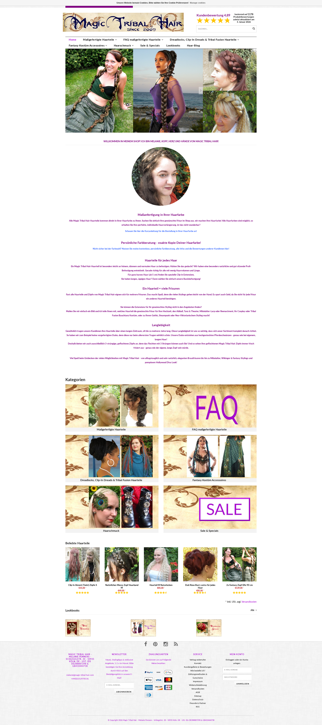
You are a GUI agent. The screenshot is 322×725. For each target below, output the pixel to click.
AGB (198, 692)
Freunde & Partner (198, 703)
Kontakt (197, 663)
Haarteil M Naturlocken (161, 585)
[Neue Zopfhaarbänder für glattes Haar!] (230, 70)
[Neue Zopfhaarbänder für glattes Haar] (230, 112)
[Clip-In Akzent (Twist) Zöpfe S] (82, 564)
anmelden (242, 684)
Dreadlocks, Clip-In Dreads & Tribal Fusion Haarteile (203, 39)
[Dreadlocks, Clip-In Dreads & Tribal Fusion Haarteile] (111, 456)
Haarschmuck (122, 45)
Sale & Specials (150, 45)
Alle (253, 610)
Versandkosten (249, 602)
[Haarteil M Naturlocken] (161, 564)
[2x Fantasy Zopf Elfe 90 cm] (239, 564)
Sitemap (197, 696)
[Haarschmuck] (111, 507)
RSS (198, 707)
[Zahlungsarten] (149, 672)
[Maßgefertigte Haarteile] (111, 406)
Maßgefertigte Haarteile (98, 39)
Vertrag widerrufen (198, 660)
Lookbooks (173, 45)
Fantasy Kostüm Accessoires (86, 45)
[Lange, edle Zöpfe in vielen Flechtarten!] (134, 91)
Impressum (198, 681)
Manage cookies (197, 3)
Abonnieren (123, 692)
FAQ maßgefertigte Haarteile (142, 39)
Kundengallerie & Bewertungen (197, 667)
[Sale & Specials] (210, 507)
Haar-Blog (193, 45)
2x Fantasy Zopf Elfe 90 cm (239, 585)
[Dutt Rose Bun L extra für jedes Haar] (200, 564)
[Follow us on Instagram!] (166, 644)
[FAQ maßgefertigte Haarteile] (210, 406)
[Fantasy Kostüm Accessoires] (210, 456)
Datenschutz (197, 700)
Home (72, 39)
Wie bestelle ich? (197, 671)
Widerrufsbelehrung (198, 685)
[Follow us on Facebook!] (145, 644)
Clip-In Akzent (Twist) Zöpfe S (82, 585)
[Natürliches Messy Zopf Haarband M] (122, 564)
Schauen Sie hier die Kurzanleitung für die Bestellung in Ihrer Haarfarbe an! (161, 231)
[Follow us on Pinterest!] (155, 644)
